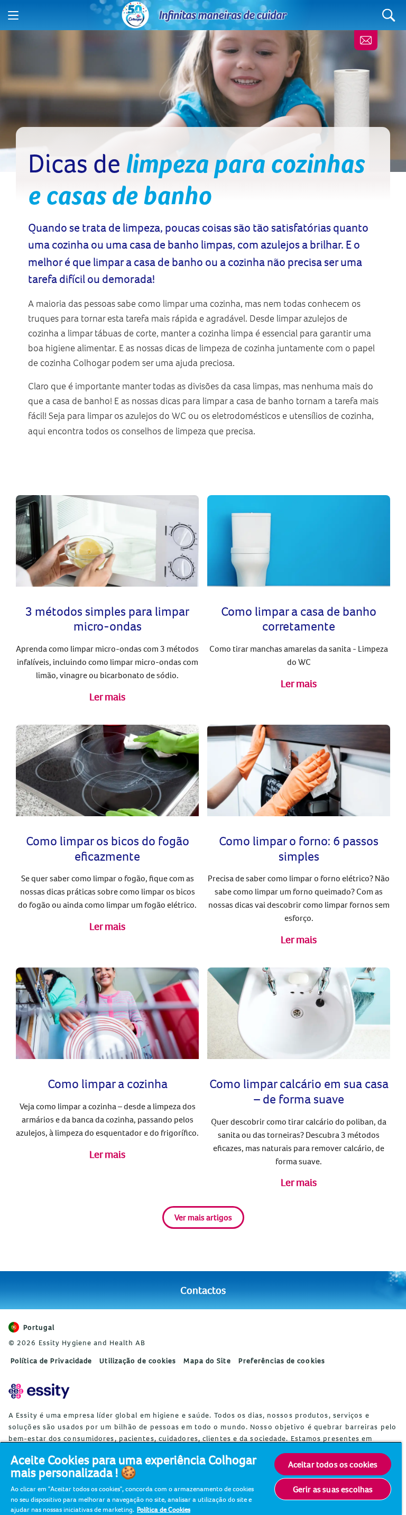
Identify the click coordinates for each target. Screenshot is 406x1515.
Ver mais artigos (203, 1217)
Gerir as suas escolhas (333, 1489)
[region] (201, 1478)
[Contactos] (365, 40)
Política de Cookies (163, 1509)
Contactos (203, 1290)
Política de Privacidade (51, 1360)
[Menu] (13, 15)
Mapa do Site (206, 1360)
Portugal (38, 1327)
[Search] (389, 15)
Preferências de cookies (281, 1360)
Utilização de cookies (137, 1360)
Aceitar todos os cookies (333, 1464)
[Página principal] (135, 15)
